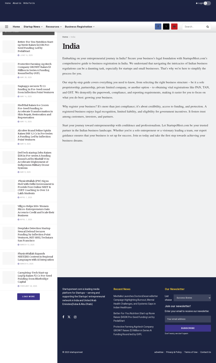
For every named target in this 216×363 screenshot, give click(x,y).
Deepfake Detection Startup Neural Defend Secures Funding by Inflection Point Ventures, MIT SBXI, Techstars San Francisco (35, 234)
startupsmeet (76, 352)
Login (200, 3)
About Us (17, 3)
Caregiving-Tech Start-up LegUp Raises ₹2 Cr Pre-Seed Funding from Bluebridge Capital (35, 277)
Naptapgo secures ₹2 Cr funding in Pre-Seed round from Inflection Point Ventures (36, 89)
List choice (168, 298)
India (73, 36)
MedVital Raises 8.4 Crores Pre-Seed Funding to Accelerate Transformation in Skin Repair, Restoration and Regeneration (35, 111)
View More (82, 181)
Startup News (32, 27)
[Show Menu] (6, 26)
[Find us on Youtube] (174, 27)
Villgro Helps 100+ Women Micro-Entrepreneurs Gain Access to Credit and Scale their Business (36, 211)
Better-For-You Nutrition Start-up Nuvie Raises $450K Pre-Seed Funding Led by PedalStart (36, 46)
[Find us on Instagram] (75, 317)
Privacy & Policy (174, 352)
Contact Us (205, 352)
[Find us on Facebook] (158, 27)
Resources (52, 27)
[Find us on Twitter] (166, 27)
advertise (158, 352)
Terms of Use (190, 352)
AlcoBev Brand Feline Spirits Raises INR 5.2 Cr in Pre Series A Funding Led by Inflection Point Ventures (35, 135)
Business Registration (78, 27)
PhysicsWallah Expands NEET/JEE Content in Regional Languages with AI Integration (36, 256)
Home (8, 3)
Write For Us (29, 3)
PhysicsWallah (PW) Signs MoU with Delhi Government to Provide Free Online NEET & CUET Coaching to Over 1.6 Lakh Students (36, 187)
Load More (28, 296)
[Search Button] (208, 27)
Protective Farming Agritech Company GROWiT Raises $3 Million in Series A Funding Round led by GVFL (34, 68)
